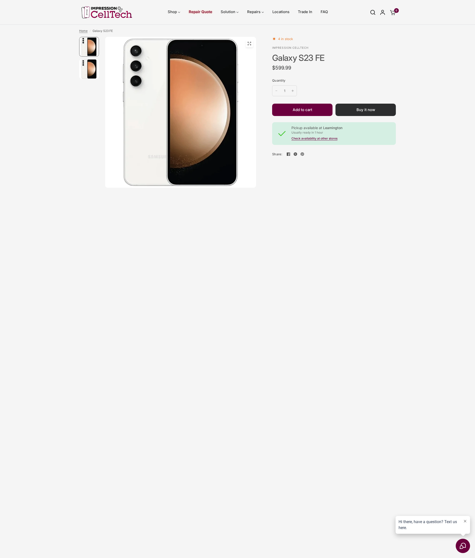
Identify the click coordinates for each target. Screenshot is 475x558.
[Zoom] (249, 43)
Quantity (278, 80)
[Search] (373, 12)
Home (83, 31)
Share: (277, 154)
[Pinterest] (302, 154)
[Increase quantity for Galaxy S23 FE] (293, 91)
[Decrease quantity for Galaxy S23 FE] (276, 91)
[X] (295, 154)
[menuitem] (174, 12)
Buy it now (365, 109)
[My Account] (382, 12)
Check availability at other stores (314, 138)
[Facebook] (288, 154)
